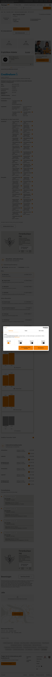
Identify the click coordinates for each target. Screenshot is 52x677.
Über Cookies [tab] (41, 330)
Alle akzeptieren (41, 347)
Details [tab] (26, 330)
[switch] (20, 343)
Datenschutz (17, 337)
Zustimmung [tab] (11, 330)
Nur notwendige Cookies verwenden (25, 348)
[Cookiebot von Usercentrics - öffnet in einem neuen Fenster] (43, 328)
